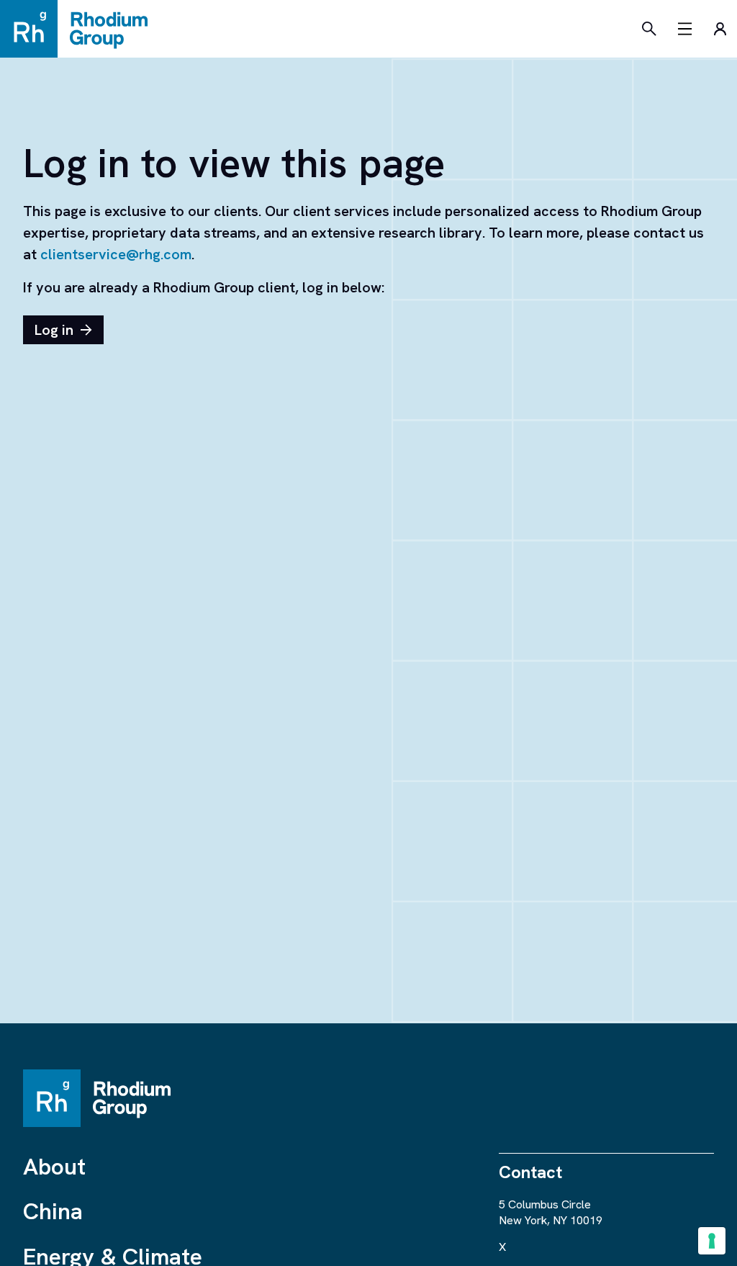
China (53, 1211)
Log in (54, 329)
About (54, 1166)
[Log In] (719, 29)
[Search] (649, 29)
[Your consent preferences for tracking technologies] (711, 1240)
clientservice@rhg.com (115, 254)
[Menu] (685, 28)
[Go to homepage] (80, 29)
